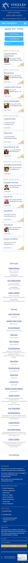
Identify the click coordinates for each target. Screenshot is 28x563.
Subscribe (14, 546)
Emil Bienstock (14, 348)
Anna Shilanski (14, 328)
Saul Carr (14, 335)
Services (8, 29)
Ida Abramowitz (14, 413)
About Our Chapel (7, 495)
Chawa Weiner (14, 268)
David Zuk (14, 375)
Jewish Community (7, 497)
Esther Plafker (14, 293)
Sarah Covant (14, 396)
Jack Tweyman (14, 314)
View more (7, 64)
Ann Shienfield (14, 408)
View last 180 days (14, 39)
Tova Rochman (14, 368)
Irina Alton (14, 361)
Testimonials (6, 501)
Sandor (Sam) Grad (14, 321)
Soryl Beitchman (14, 281)
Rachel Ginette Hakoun (14, 389)
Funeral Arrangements (8, 490)
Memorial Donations (8, 499)
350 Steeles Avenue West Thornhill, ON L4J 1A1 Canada (10, 519)
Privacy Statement (7, 504)
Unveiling (19, 29)
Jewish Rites (6, 493)
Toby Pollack (14, 342)
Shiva (14, 29)
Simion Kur (14, 382)
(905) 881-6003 (14, 15)
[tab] (7, 28)
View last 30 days (14, 34)
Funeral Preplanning (8, 488)
